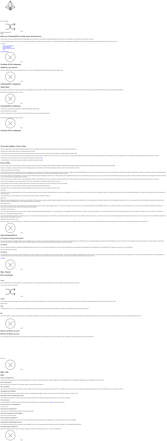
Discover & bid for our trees (9, 48)
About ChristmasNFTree (8, 45)
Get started (3, 258)
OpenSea (51, 402)
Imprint (2, 51)
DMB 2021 (6, 51)
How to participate (7, 47)
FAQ (4, 49)
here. (42, 157)
